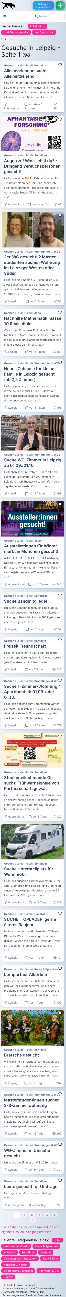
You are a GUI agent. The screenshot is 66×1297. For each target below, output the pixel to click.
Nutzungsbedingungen (15, 1288)
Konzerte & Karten (15, 1264)
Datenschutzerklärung (15, 1291)
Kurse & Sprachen (46, 1246)
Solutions (43, 1295)
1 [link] (17, 1215)
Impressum (56, 1295)
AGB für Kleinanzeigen (42, 1288)
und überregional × (16, 32)
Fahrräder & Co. (49, 1270)
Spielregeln (30, 1285)
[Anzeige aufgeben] (60, 5)
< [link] (9, 1214)
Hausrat (46, 1252)
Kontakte (9, 1252)
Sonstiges (28, 1252)
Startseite (8, 1285)
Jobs (57, 1240)
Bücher (8, 1277)
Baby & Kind (50, 1258)
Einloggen (43, 5)
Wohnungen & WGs (16, 1246)
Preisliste (31, 1295)
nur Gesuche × (44, 32)
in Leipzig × (37, 26)
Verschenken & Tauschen (20, 1258)
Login (19, 1285)
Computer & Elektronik (18, 1270)
